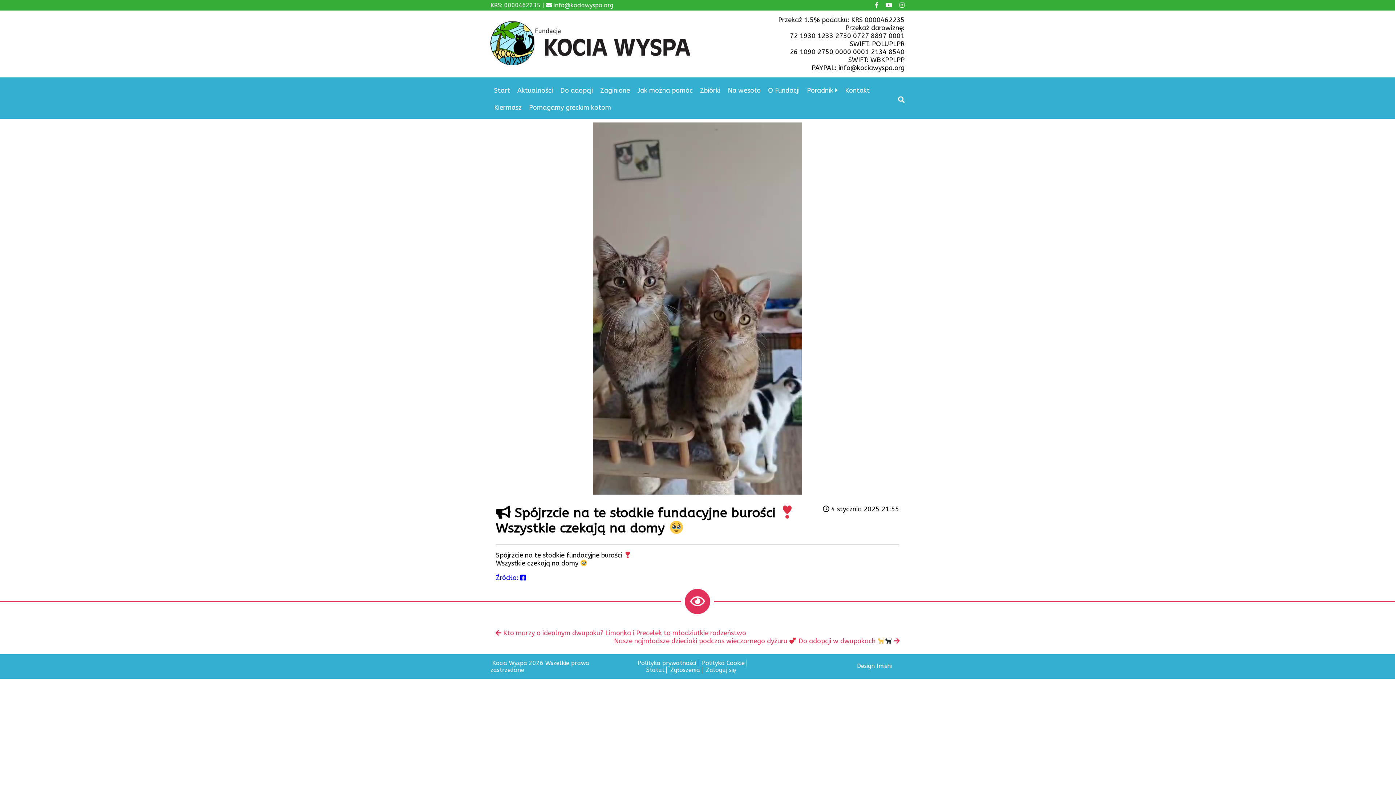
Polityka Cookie (723, 663)
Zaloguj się (721, 670)
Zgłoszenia (685, 670)
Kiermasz (508, 108)
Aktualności (535, 90)
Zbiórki (710, 90)
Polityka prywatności (667, 663)
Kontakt (857, 90)
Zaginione (615, 90)
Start (502, 90)
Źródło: (508, 578)
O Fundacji (784, 90)
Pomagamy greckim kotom (570, 108)
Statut (655, 670)
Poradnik (820, 90)
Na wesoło (744, 90)
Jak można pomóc (665, 90)
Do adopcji (576, 90)
